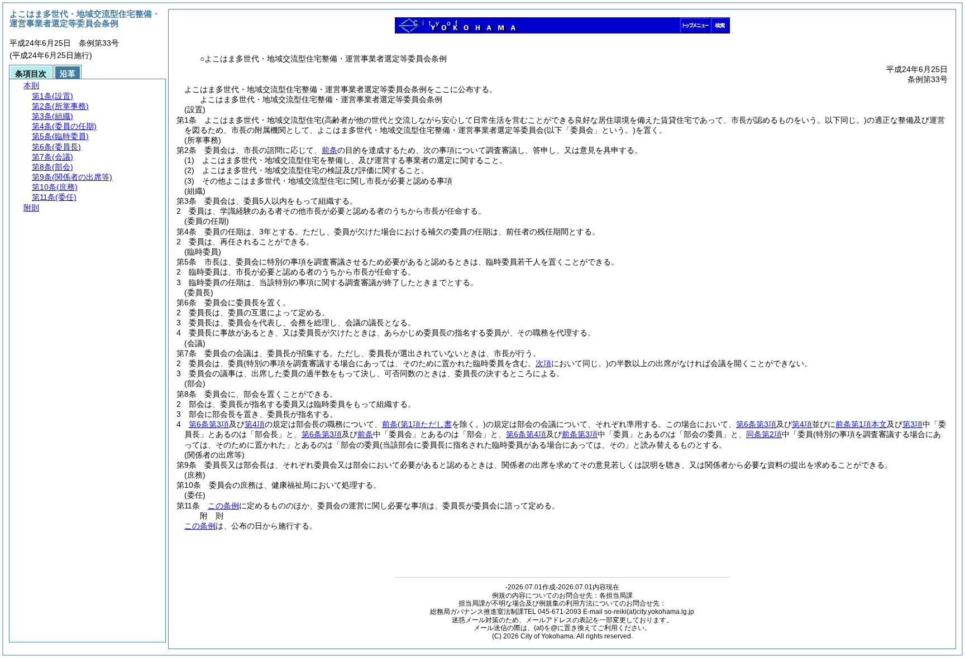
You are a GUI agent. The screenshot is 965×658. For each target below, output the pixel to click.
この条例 (223, 505)
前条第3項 (580, 434)
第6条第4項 (526, 434)
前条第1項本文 (861, 424)
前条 (329, 150)
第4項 (255, 424)
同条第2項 (764, 434)
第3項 (912, 424)
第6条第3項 (209, 424)
